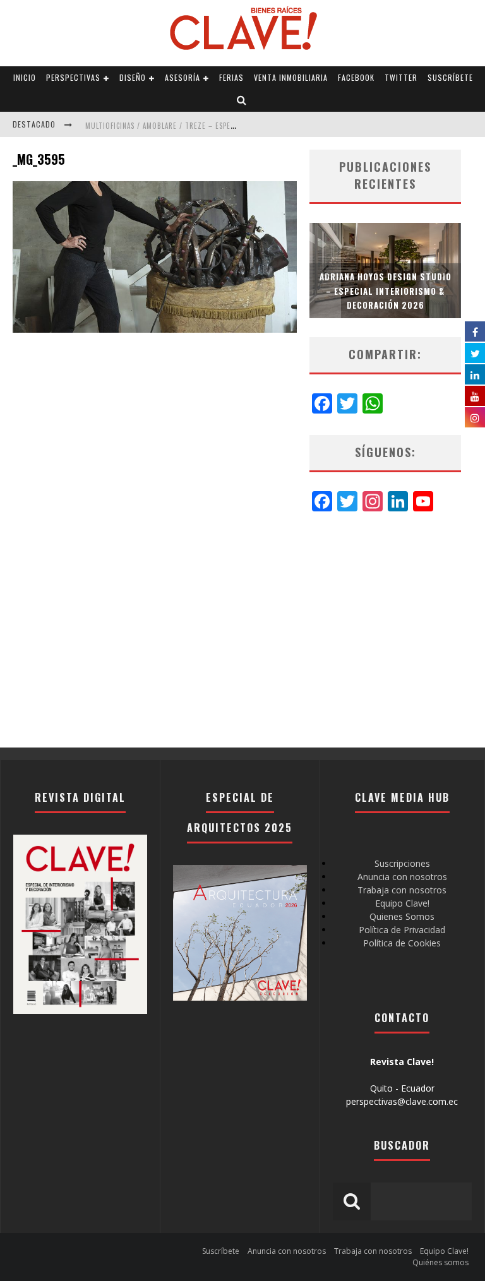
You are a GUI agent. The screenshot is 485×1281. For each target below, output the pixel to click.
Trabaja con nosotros (401, 890)
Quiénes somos (440, 1262)
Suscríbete (450, 77)
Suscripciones (402, 863)
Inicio (24, 77)
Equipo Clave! (402, 903)
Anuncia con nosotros (402, 877)
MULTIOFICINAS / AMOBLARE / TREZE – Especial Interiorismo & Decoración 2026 (225, 126)
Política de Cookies (402, 943)
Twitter (401, 77)
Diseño (132, 77)
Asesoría (182, 77)
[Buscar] (242, 100)
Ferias (231, 77)
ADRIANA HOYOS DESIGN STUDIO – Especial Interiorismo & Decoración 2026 (386, 290)
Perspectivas (73, 77)
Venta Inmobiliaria (291, 77)
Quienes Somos (401, 916)
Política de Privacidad (402, 930)
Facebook (356, 77)
